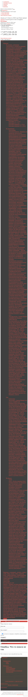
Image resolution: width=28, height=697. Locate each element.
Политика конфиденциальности (22, 694)
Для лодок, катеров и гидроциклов (14, 670)
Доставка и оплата (7, 2)
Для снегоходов (9, 672)
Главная (5, 640)
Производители (7, 661)
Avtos (7, 662)
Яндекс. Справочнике (13, 685)
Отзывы (5, 5)
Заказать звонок (4, 683)
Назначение (6, 665)
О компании (6, 1)
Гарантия (5, 4)
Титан (2, 19)
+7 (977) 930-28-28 (5, 12)
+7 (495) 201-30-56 (5, 14)
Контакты (5, 6)
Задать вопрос (4, 687)
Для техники (9, 667)
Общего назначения (10, 668)
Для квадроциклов (10, 669)
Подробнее (4, 21)
